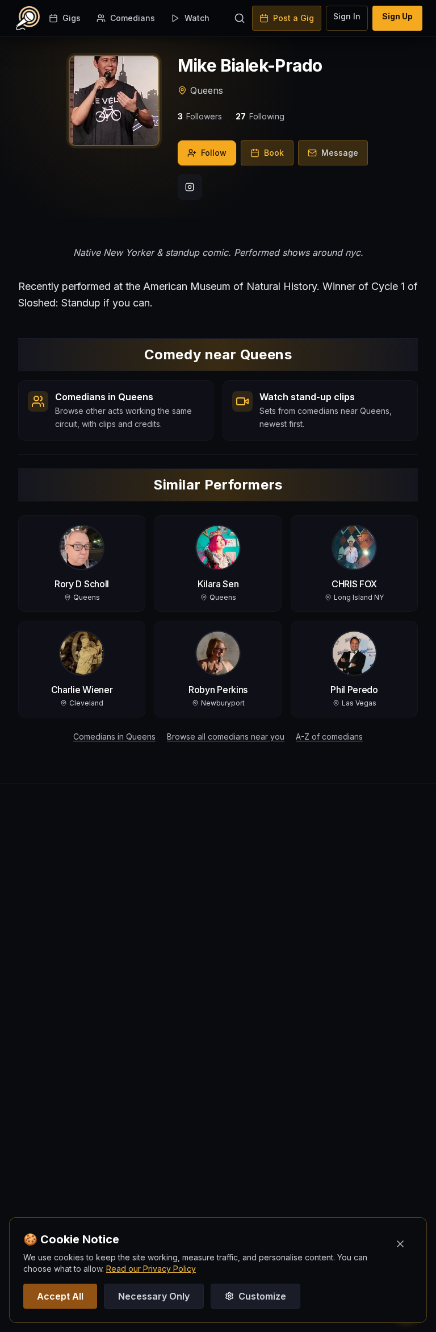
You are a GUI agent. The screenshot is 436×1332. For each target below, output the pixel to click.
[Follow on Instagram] (190, 187)
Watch (197, 18)
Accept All (60, 1296)
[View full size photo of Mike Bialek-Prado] (114, 100)
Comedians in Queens (114, 736)
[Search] (239, 18)
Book (274, 152)
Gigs (71, 18)
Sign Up (397, 16)
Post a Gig (293, 18)
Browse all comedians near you (225, 736)
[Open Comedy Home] (28, 18)
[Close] (400, 1243)
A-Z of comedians (329, 736)
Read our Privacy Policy (151, 1268)
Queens (206, 90)
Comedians (132, 18)
